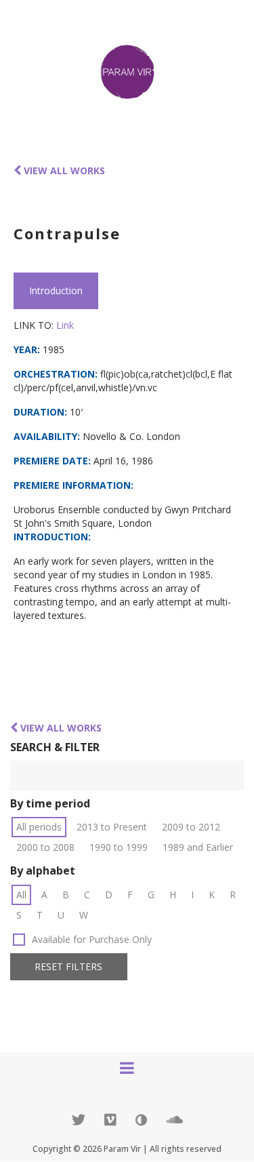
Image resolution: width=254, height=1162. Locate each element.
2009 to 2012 (191, 826)
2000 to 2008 (45, 847)
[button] (68, 966)
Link (65, 325)
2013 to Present (112, 826)
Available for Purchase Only (92, 939)
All (21, 894)
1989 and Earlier (198, 847)
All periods (39, 826)
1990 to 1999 (118, 847)
